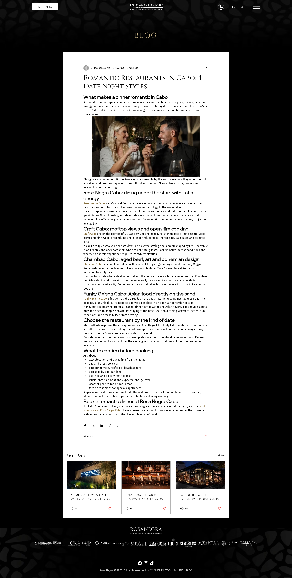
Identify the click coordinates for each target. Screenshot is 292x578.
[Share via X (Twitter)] (93, 425)
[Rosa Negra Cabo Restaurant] (91, 475)
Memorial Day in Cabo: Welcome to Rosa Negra (90, 497)
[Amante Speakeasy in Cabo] (146, 475)
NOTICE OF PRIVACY (159, 570)
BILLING (179, 570)
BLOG (189, 570)
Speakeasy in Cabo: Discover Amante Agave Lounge (145, 497)
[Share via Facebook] (85, 425)
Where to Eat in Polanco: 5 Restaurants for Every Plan (199, 497)
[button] (45, 6)
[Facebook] (140, 563)
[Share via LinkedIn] (101, 425)
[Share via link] (110, 425)
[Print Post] (118, 425)
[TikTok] (152, 563)
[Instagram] (146, 563)
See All (221, 455)
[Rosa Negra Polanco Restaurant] (200, 475)
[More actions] (206, 68)
